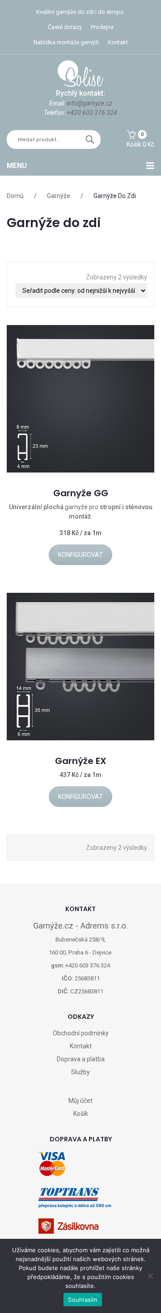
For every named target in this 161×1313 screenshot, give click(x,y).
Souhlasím (82, 1299)
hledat (90, 139)
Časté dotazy (65, 27)
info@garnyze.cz (89, 103)
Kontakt (118, 42)
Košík (80, 1113)
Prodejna (102, 27)
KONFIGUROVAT (80, 554)
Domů (15, 195)
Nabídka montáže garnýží (66, 42)
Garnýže (58, 195)
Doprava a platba (81, 1059)
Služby (80, 1072)
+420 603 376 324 (92, 112)
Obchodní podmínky (81, 1033)
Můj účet (80, 1100)
